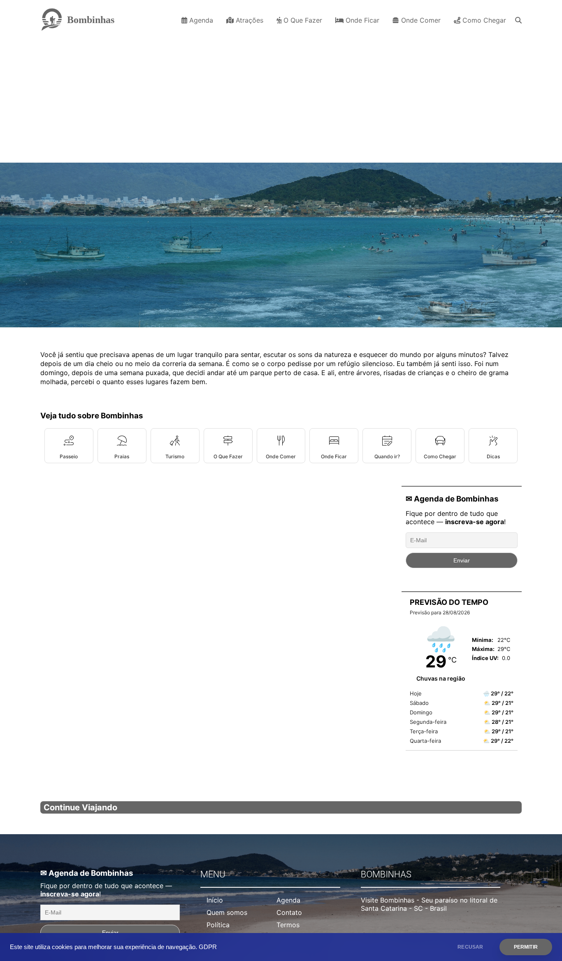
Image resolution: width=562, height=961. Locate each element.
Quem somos (227, 912)
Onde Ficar (361, 20)
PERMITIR (526, 947)
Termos (288, 925)
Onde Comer (420, 20)
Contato (289, 912)
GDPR (208, 947)
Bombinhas (90, 19)
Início (215, 900)
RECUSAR (470, 947)
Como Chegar (483, 20)
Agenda (200, 20)
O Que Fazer (301, 20)
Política (218, 925)
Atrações (248, 20)
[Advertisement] (281, 96)
